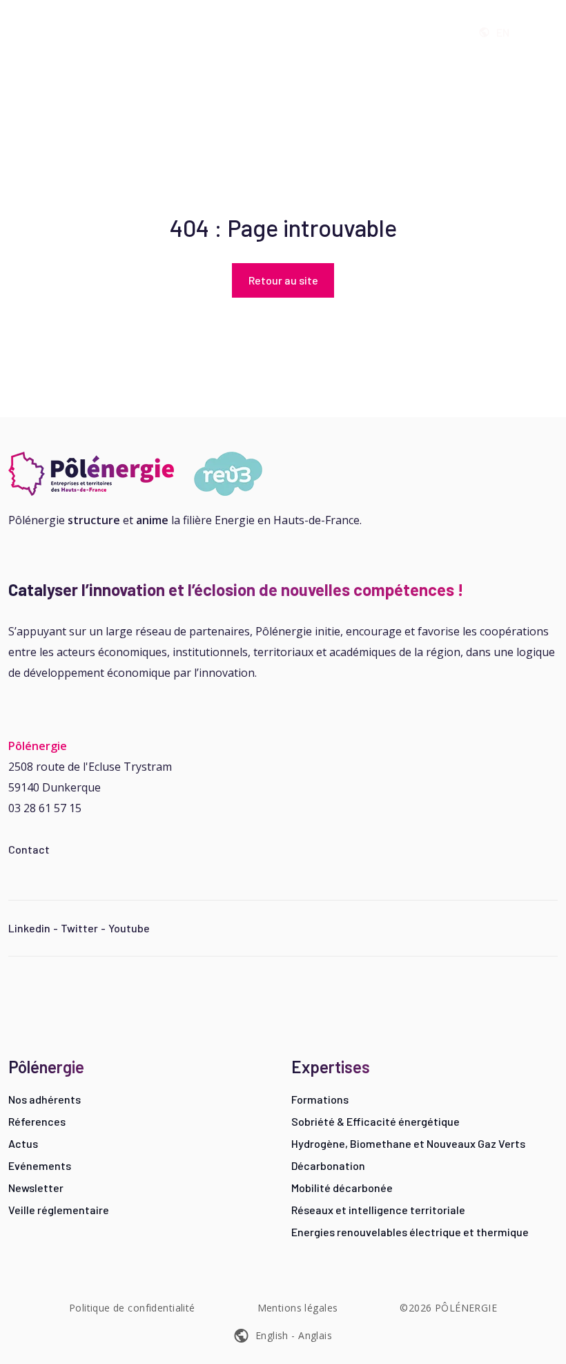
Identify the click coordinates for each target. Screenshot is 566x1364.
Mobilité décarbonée (342, 1187)
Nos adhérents (44, 1099)
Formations (320, 1099)
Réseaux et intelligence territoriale (378, 1209)
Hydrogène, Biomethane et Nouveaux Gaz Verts (408, 1143)
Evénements (39, 1165)
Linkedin (29, 927)
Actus (23, 1143)
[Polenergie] (48, 32)
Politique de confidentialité (132, 1307)
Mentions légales (297, 1307)
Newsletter (36, 1187)
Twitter (79, 927)
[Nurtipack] (140, 474)
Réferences (37, 1121)
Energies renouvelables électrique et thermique (410, 1231)
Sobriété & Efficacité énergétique (375, 1121)
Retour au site (283, 280)
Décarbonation (328, 1165)
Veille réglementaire (58, 1209)
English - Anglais (293, 1335)
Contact (29, 849)
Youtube (129, 927)
